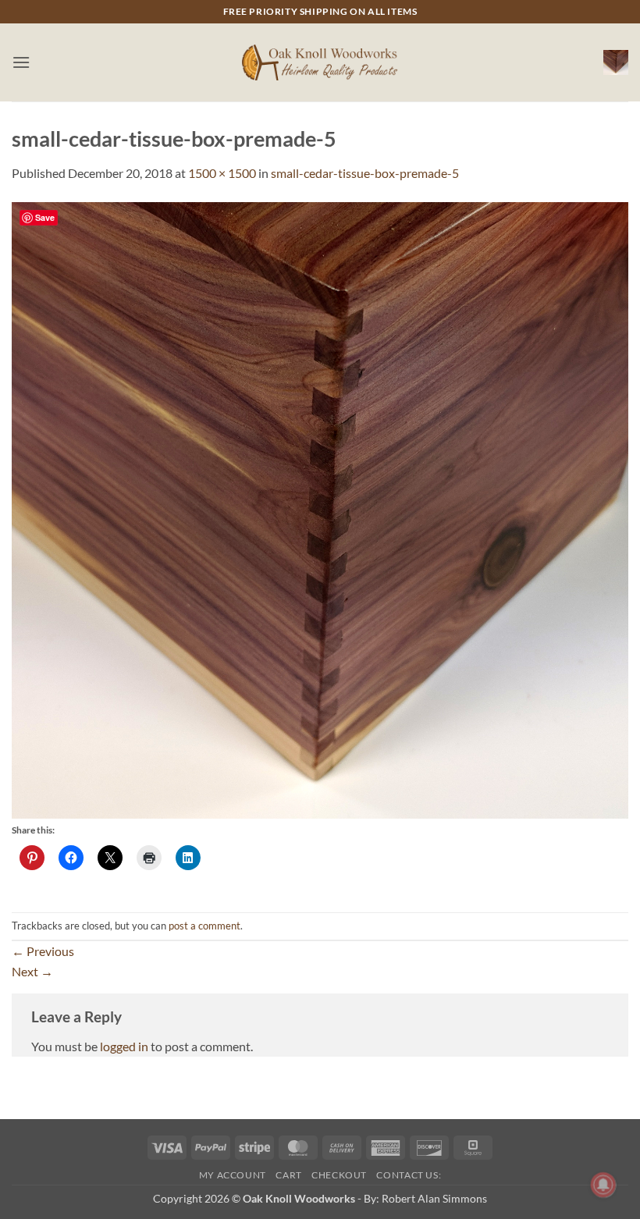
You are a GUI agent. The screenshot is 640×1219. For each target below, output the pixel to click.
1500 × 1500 (222, 172)
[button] (21, 62)
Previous (43, 951)
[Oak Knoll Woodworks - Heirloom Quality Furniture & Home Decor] (320, 62)
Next (32, 971)
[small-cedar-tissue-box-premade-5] (320, 508)
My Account (232, 1175)
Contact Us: (408, 1175)
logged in (124, 1046)
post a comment (204, 925)
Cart (288, 1175)
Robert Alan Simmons (434, 1198)
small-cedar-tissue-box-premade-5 (365, 172)
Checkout (339, 1175)
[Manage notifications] (603, 1184)
